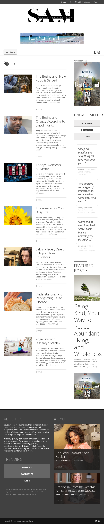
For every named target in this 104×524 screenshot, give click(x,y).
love (27, 492)
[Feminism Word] (18, 172)
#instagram (14, 489)
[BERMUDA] (87, 84)
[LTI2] (18, 84)
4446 (40, 157)
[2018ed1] (18, 256)
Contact (96, 2)
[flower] (18, 215)
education (17, 492)
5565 (40, 241)
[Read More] (55, 102)
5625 (60, 467)
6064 (40, 200)
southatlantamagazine (18, 494)
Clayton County (9, 492)
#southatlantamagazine (31, 489)
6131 (40, 286)
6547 (40, 372)
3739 (40, 109)
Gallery (87, 2)
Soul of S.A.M (75, 2)
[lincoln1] (18, 125)
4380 (60, 501)
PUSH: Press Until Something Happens (87, 171)
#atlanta (8, 489)
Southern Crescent (31, 494)
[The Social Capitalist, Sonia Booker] (77, 446)
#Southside (42, 489)
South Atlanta (32, 492)
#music (21, 489)
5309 (40, 331)
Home (63, 2)
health (22, 492)
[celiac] (18, 301)
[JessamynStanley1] (18, 346)
